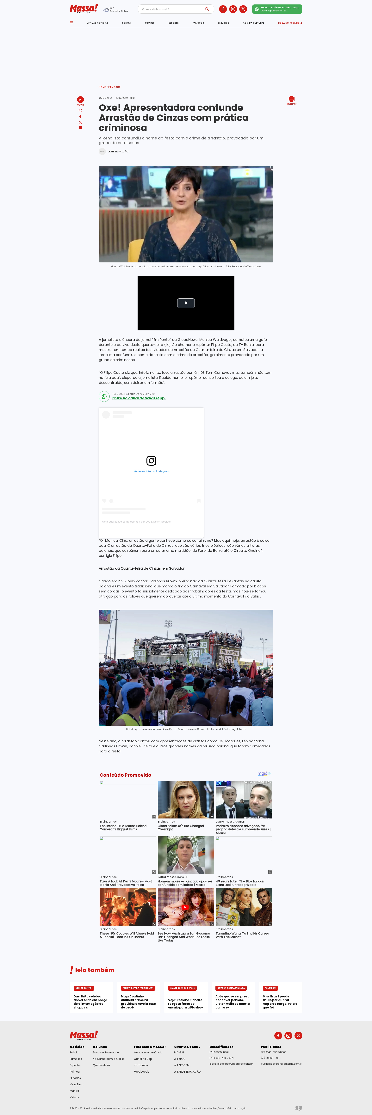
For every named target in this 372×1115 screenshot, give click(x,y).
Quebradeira (101, 1065)
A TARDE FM (181, 1065)
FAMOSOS (198, 22)
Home (103, 87)
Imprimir (291, 103)
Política (75, 1072)
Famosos (114, 87)
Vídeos (74, 1097)
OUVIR (80, 104)
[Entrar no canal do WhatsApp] (104, 396)
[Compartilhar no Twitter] (80, 122)
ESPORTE (173, 22)
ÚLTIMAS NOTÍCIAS (97, 22)
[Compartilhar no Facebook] (80, 117)
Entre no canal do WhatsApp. (139, 398)
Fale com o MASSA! (150, 1047)
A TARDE (179, 1059)
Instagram (141, 1065)
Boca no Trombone (106, 1052)
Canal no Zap (143, 1059)
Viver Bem (76, 1084)
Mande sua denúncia (148, 1052)
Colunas (100, 1047)
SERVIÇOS (223, 22)
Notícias (77, 1047)
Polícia (74, 1052)
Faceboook (141, 1072)
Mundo (74, 1091)
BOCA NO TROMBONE (290, 22)
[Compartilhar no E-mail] (80, 127)
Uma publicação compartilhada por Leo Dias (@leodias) (136, 521)
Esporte (75, 1065)
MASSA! (179, 1052)
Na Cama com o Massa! (109, 1059)
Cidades (75, 1078)
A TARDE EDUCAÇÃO (187, 1072)
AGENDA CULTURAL (253, 22)
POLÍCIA (126, 22)
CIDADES (149, 22)
